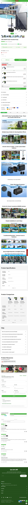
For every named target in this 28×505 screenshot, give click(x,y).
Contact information (8, 502)
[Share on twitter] (26, 431)
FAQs (17, 112)
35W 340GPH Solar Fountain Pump (22, 302)
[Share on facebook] (24, 431)
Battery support (16, 390)
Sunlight (2, 390)
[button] (3, 41)
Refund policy (3, 501)
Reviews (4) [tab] (2, 419)
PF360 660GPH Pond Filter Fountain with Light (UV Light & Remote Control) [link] (15, 76)
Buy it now (20, 59)
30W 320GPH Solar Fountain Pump (16, 302)
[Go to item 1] (2, 36)
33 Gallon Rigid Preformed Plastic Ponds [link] (11, 72)
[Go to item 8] (21, 36)
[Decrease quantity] (2, 56)
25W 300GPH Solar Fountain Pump (10, 302)
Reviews (24, 112)
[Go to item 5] (13, 36)
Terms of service (11, 501)
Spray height (3, 384)
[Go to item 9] (23, 37)
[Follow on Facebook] (1, 497)
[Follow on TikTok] (9, 497)
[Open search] (4, 421)
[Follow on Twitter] (10, 497)
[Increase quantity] (5, 56)
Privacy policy (7, 501)
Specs (10, 112)
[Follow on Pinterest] (5, 497)
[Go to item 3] (7, 36)
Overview (4, 112)
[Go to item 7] (18, 36)
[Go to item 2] (5, 36)
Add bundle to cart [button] (17, 88)
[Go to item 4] (10, 36)
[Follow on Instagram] (3, 497)
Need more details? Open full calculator (6, 403)
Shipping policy (3, 502)
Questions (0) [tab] (15, 419)
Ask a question (12, 415)
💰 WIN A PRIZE (27, 253)
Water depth (15, 384)
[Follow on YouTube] (7, 497)
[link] (5, 68)
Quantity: (2, 54)
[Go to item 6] (15, 36)
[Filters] (5, 421)
